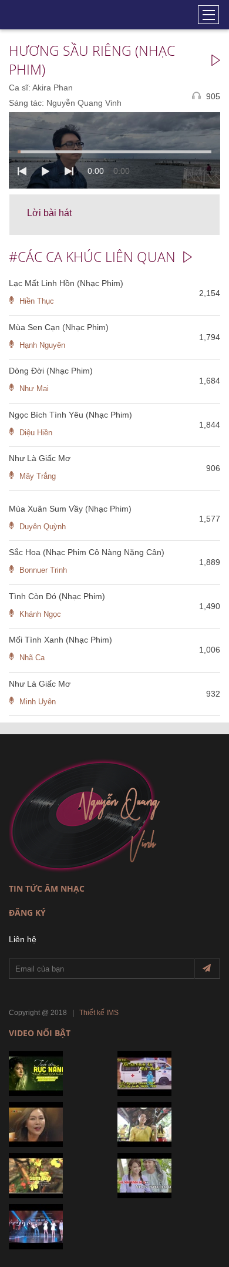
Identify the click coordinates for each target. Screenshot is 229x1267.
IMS (112, 1013)
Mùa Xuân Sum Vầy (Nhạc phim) (70, 508)
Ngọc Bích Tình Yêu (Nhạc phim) (70, 414)
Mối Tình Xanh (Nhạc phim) (60, 639)
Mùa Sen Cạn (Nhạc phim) (59, 327)
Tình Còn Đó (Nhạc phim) (57, 596)
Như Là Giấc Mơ (39, 458)
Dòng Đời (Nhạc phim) (51, 370)
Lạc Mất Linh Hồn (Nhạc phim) (66, 283)
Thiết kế (92, 1013)
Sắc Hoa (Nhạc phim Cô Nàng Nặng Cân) (86, 552)
